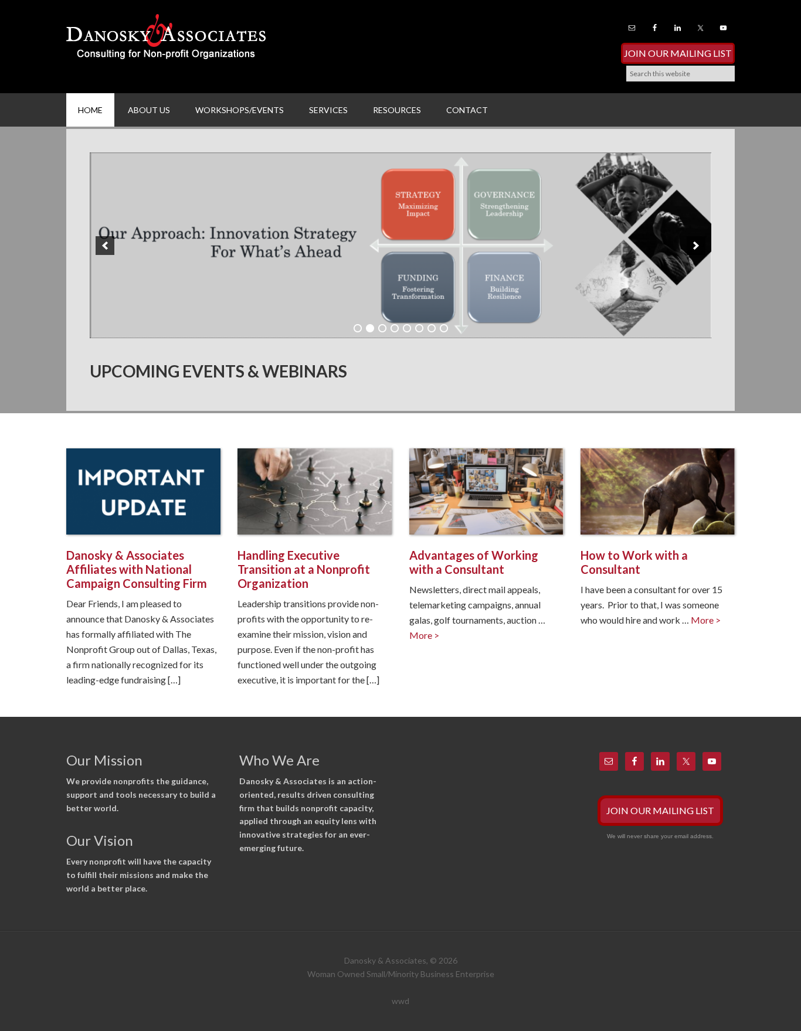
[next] (696, 245)
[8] (444, 328)
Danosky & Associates (166, 41)
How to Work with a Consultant (634, 562)
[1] (358, 328)
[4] (395, 328)
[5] (407, 328)
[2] (370, 328)
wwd (400, 1001)
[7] (431, 328)
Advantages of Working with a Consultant (473, 562)
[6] (419, 328)
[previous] (105, 245)
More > (424, 635)
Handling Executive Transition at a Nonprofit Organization (303, 569)
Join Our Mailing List (678, 53)
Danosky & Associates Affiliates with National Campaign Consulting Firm (136, 569)
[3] (382, 328)
